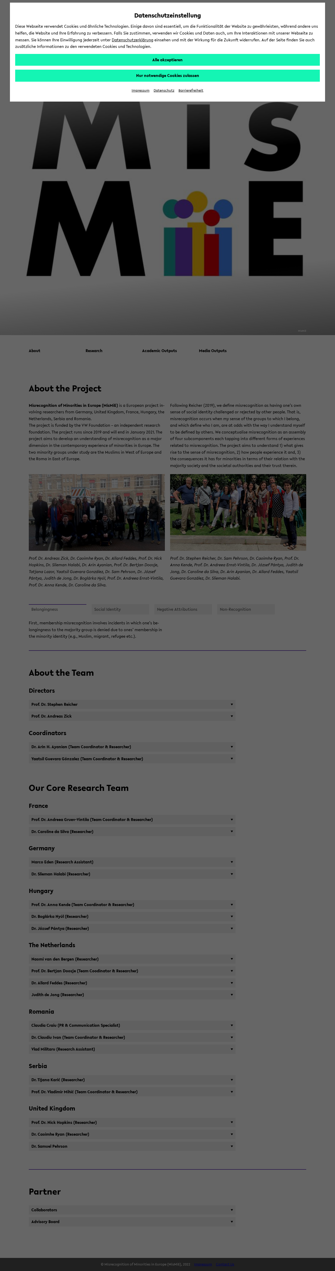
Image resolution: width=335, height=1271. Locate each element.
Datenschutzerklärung (132, 40)
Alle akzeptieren (167, 60)
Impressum (140, 90)
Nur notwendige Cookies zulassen (167, 75)
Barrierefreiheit (190, 90)
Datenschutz (164, 90)
